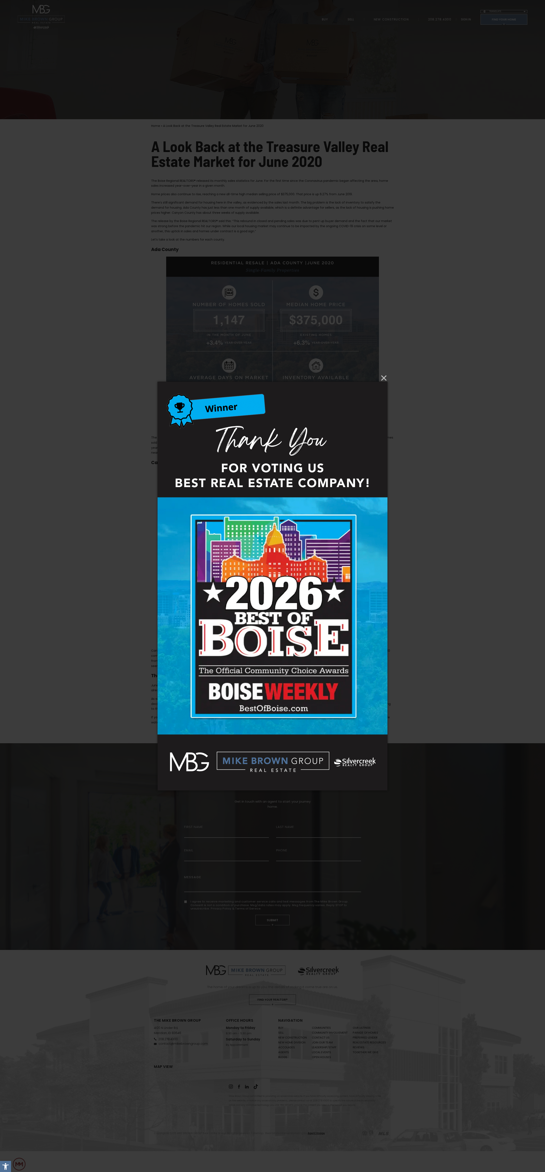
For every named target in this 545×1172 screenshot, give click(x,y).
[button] (5, 1166)
